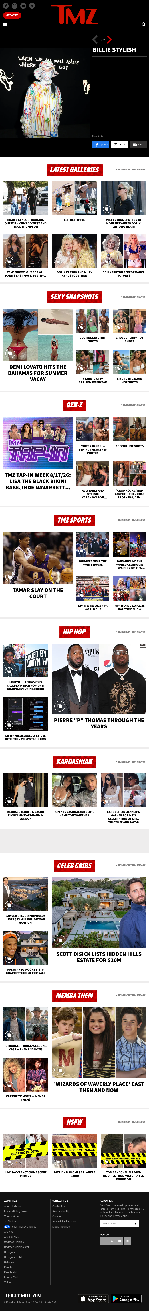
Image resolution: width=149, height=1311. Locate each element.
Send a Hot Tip (60, 1211)
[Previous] (95, 39)
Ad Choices (10, 1221)
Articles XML (11, 1236)
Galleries (9, 1262)
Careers (57, 1216)
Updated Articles (14, 1241)
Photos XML (11, 1277)
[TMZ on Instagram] (32, 6)
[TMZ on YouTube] (119, 1241)
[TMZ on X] (14, 6)
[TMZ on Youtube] (23, 6)
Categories (10, 1252)
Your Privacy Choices (23, 1226)
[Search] (144, 24)
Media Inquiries (61, 1226)
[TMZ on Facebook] (6, 6)
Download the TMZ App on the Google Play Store (126, 1298)
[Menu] (5, 24)
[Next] (109, 39)
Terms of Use (12, 1216)
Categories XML (13, 1257)
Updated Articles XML (16, 1247)
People (8, 1267)
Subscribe (135, 1223)
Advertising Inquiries (64, 1221)
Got (12, 15)
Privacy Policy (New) (16, 1211)
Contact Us (59, 1206)
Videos (8, 1282)
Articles (8, 1231)
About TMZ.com (13, 1206)
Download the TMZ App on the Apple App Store (93, 1298)
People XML (11, 1272)
